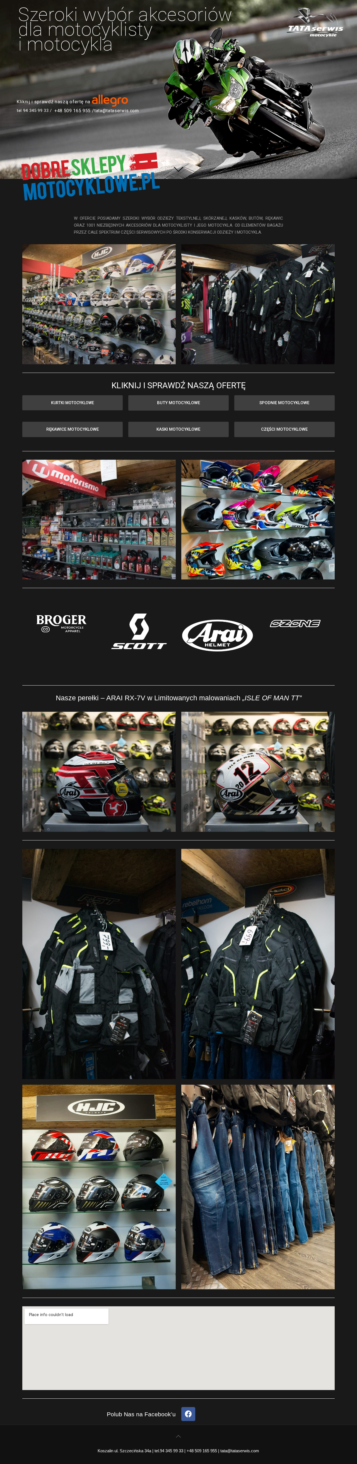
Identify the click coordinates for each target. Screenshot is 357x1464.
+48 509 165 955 (202, 1450)
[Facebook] (188, 1414)
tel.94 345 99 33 (169, 1450)
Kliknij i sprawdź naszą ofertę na (53, 101)
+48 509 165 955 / (74, 110)
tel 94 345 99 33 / (34, 110)
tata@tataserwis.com (116, 110)
